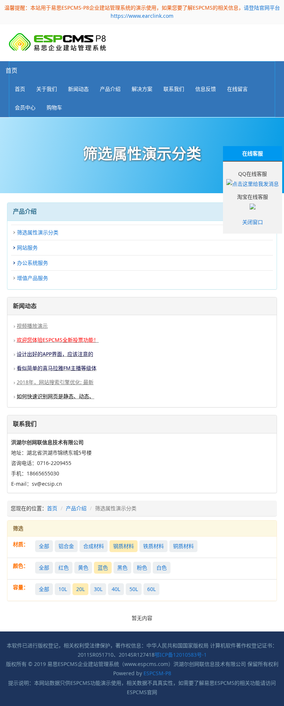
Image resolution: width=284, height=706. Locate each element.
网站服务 (27, 247)
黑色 (122, 567)
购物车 (54, 107)
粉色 (142, 567)
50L (133, 589)
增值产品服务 (32, 277)
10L (62, 589)
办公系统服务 (32, 262)
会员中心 (25, 107)
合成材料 (93, 546)
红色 (63, 567)
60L (151, 589)
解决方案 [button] (142, 88)
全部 (44, 546)
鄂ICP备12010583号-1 (181, 654)
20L (80, 589)
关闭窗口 (252, 221)
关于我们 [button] (46, 88)
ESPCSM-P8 (157, 673)
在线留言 (237, 88)
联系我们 (173, 88)
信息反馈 (205, 88)
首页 (11, 70)
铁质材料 (153, 546)
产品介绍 (76, 508)
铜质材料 (183, 546)
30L (98, 589)
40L (116, 589)
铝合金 (66, 546)
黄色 (83, 567)
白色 (161, 567)
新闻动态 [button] (78, 88)
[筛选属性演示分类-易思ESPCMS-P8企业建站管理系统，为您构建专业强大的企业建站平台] (57, 42)
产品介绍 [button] (110, 88)
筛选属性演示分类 (37, 232)
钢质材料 (123, 546)
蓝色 (103, 567)
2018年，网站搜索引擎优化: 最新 (55, 382)
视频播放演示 (32, 325)
